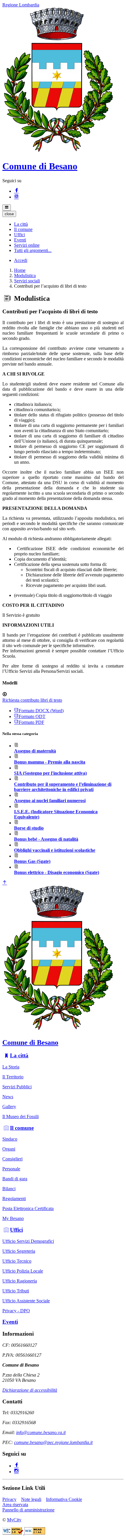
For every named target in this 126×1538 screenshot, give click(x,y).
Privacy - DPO (16, 1310)
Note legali (31, 1499)
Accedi (20, 260)
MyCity (14, 1519)
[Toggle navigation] (6, 207)
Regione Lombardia (20, 4)
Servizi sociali (27, 280)
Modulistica (25, 275)
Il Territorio (12, 1076)
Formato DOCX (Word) (41, 710)
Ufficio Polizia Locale (22, 1270)
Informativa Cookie (64, 1499)
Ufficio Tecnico (16, 1261)
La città (19, 1055)
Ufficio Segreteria (18, 1251)
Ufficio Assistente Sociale (26, 1300)
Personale (11, 1168)
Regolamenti (14, 1198)
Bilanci (9, 1188)
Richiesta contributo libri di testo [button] (32, 700)
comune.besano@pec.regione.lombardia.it (53, 1442)
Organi (8, 1148)
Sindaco (9, 1138)
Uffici (16, 1230)
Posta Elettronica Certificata (28, 1208)
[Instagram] (16, 196)
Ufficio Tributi (15, 1290)
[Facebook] (16, 191)
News (7, 1096)
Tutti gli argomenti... (33, 250)
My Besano (13, 1218)
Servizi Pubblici (17, 1086)
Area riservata (15, 1504)
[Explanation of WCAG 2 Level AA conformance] (34, 1532)
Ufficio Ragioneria (19, 1280)
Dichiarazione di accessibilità (29, 1390)
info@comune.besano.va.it (41, 1432)
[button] (21, 224)
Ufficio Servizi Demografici (28, 1241)
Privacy (9, 1499)
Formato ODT (32, 716)
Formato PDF (31, 722)
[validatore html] (13, 1532)
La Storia (10, 1066)
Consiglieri (12, 1158)
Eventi (10, 1322)
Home (19, 270)
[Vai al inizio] (4, 882)
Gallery (9, 1106)
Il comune (22, 1128)
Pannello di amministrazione (28, 1509)
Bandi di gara (14, 1178)
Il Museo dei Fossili (20, 1116)
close (9, 214)
